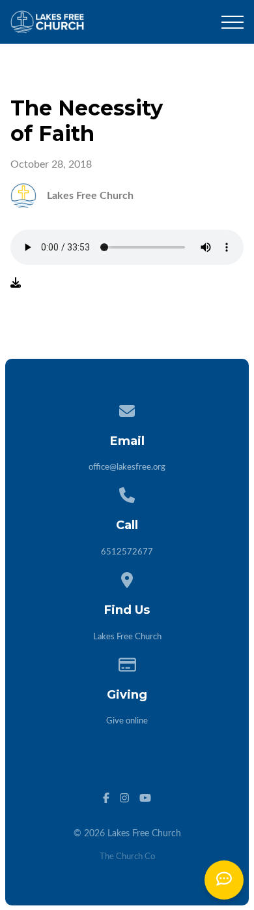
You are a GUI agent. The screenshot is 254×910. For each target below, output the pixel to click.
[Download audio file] (15, 283)
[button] (232, 22)
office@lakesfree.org (127, 467)
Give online (127, 721)
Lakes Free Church (127, 637)
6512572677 (127, 552)
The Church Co (127, 857)
